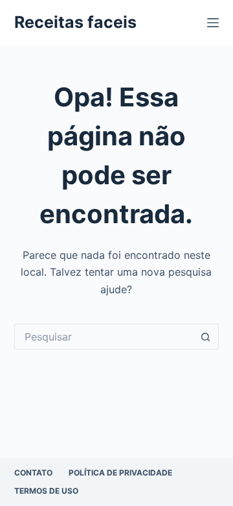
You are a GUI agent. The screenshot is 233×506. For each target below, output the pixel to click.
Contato (33, 472)
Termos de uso (46, 491)
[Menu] (213, 23)
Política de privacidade (120, 472)
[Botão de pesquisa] (206, 337)
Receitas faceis (75, 22)
